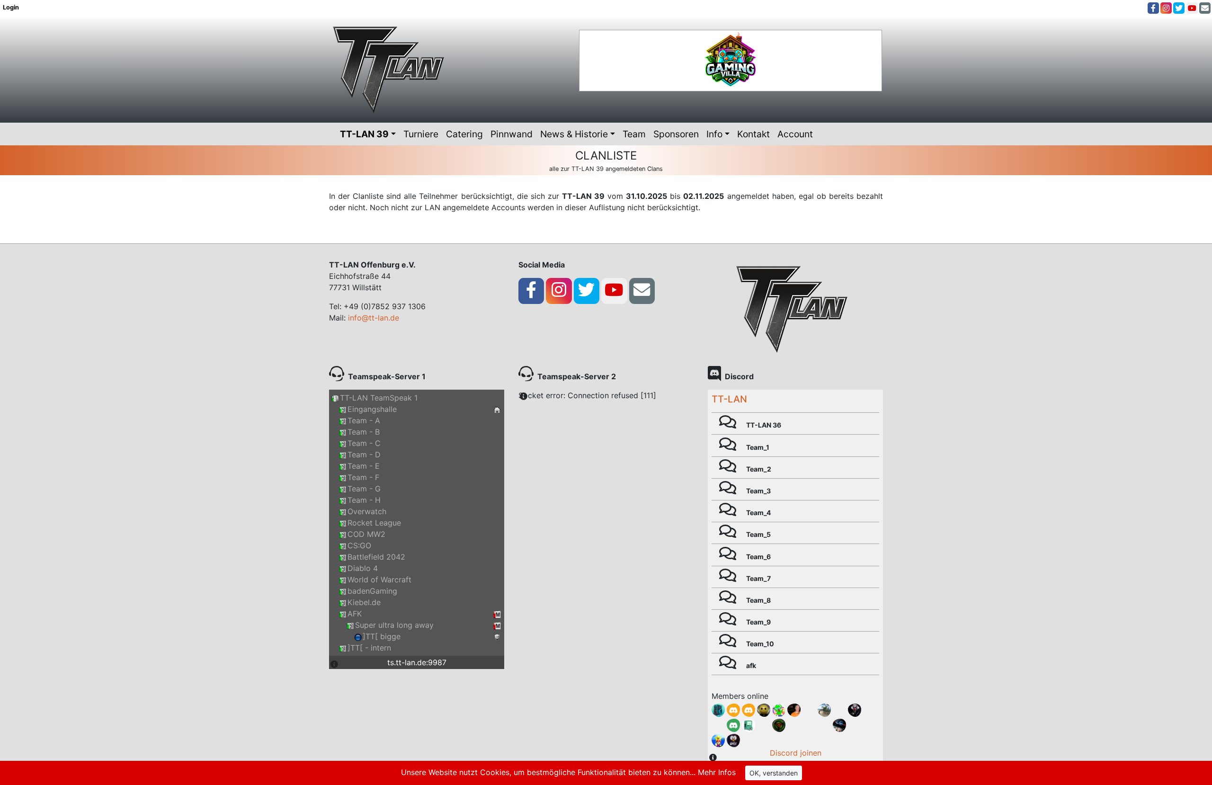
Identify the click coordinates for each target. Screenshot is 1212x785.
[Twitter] (1179, 8)
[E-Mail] (1205, 8)
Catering (464, 134)
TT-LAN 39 (364, 134)
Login (11, 7)
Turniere (420, 134)
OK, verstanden (773, 773)
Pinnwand (511, 134)
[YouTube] (1192, 8)
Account (795, 134)
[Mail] (641, 290)
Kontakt (753, 134)
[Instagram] (1166, 8)
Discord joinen (795, 753)
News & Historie (574, 134)
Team (634, 134)
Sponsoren (676, 134)
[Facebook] (1153, 8)
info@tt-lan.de (373, 317)
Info (714, 134)
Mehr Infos (717, 772)
